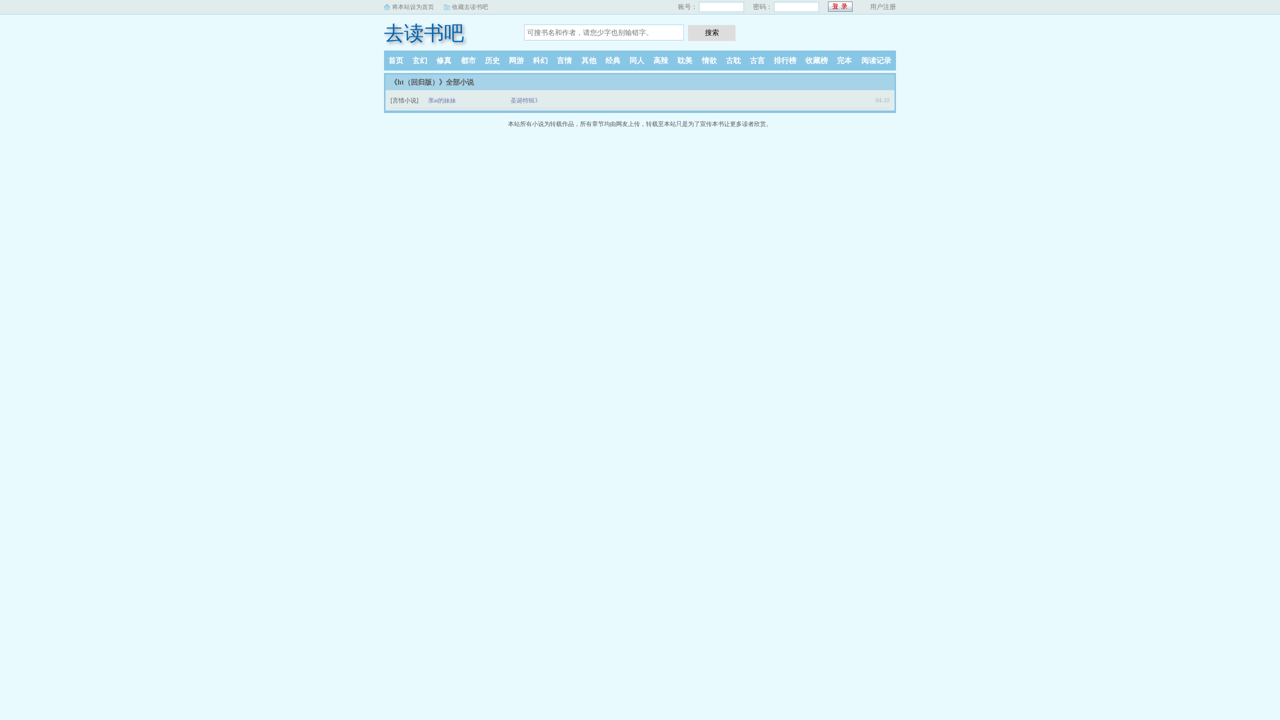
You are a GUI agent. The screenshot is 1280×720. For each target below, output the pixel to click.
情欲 (709, 60)
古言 (757, 60)
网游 (516, 60)
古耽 (733, 60)
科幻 (540, 60)
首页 (396, 60)
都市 (468, 60)
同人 (637, 60)
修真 (444, 60)
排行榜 (785, 60)
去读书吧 (424, 33)
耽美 (685, 60)
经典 (613, 60)
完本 (844, 60)
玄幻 (420, 60)
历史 (492, 60)
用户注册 (883, 6)
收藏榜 (817, 60)
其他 (589, 60)
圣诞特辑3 (524, 100)
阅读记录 (877, 60)
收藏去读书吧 (470, 7)
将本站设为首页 (413, 7)
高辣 (661, 60)
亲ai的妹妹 (442, 100)
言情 (564, 60)
